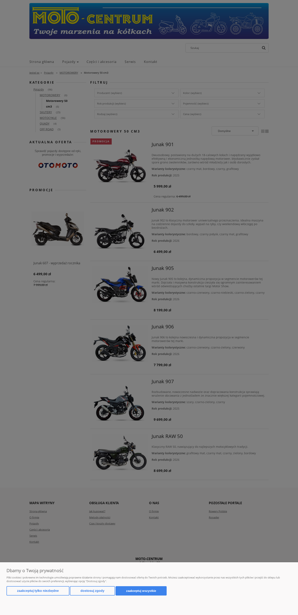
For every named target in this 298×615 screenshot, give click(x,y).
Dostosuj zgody (92, 590)
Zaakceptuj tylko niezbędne (38, 590)
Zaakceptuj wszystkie (141, 590)
